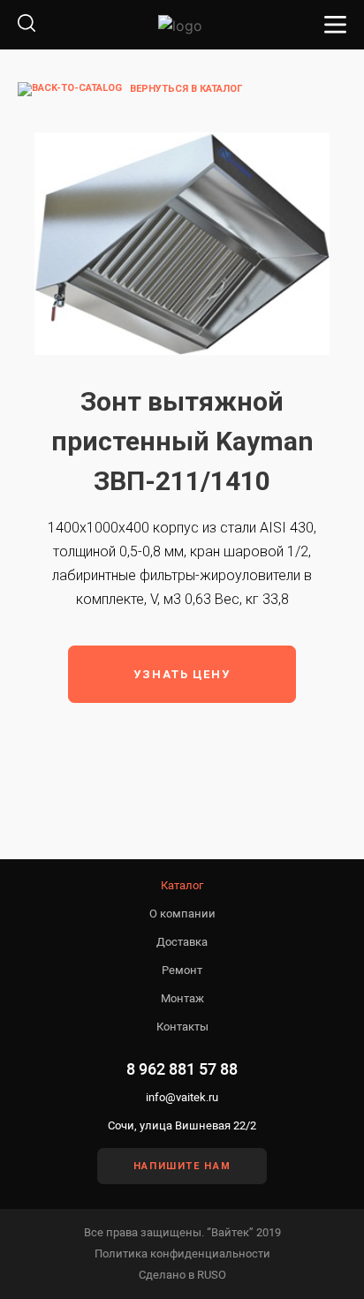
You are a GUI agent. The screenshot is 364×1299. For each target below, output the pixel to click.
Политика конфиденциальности (182, 1253)
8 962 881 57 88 (182, 1069)
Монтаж (182, 998)
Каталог (182, 885)
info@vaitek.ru (182, 1097)
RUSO (211, 1274)
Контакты (182, 1026)
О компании (182, 913)
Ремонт (182, 970)
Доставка (182, 941)
